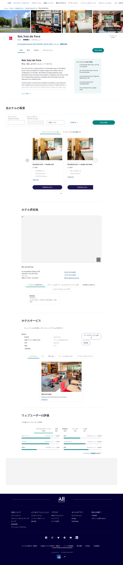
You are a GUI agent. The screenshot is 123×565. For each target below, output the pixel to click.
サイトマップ (55, 518)
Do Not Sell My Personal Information (62, 547)
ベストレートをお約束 (113, 36)
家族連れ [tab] (65, 430)
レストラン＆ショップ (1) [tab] (61, 289)
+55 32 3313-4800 (70, 272)
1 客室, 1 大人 (52, 122)
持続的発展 (14, 524)
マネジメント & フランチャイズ (20, 518)
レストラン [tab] (33, 356)
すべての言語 (55, 521)
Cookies (87, 546)
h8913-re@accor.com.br (71, 278)
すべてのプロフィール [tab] (43, 430)
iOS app (74, 518)
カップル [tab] (75, 430)
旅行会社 (33, 521)
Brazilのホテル (19, 8)
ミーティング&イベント (38, 518)
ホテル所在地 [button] (30, 209)
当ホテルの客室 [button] (15, 108)
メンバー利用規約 (68, 546)
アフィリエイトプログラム (18, 527)
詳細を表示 (44, 399)
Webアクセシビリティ (57, 515)
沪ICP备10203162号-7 (67, 552)
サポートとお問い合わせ (99, 518)
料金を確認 (98, 50)
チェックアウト (32, 117)
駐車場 (86, 343)
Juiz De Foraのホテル (31, 8)
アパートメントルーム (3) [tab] (50, 132)
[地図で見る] (61, 239)
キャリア (13, 521)
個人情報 (79, 546)
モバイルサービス (77, 515)
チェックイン (13, 117)
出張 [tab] (56, 430)
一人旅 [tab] (84, 430)
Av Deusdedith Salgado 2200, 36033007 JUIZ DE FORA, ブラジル (38, 44)
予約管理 (94, 515)
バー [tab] (42, 356)
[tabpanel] (61, 165)
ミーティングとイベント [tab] (85, 356)
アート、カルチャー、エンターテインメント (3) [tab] (62, 285)
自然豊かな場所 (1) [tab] (89, 285)
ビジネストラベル (36, 515)
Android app (75, 521)
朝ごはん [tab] (51, 356)
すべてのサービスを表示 (91, 336)
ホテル (12, 8)
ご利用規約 (96, 546)
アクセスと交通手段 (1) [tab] (35, 285)
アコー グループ (15, 515)
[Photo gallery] (61, 21)
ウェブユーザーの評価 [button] (35, 415)
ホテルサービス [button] (31, 320)
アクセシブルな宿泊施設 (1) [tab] (72, 132)
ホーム (6, 8)
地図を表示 (63, 44)
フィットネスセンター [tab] (66, 356)
